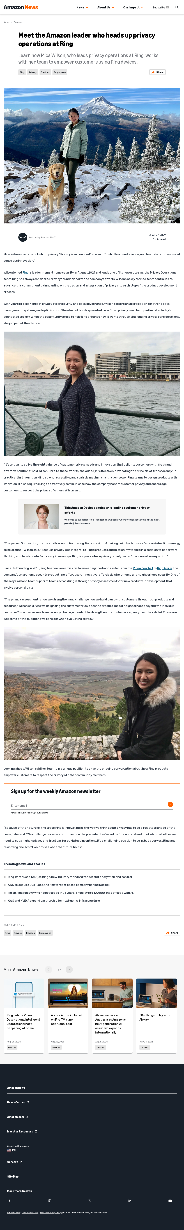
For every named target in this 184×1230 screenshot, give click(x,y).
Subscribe (159, 7)
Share (160, 71)
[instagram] (51, 1201)
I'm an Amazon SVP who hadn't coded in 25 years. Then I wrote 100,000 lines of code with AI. (71, 892)
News (80, 7)
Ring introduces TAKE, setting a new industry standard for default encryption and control (70, 877)
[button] (87, 8)
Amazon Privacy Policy (22, 812)
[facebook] (11, 1201)
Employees (60, 72)
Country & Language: (18, 1146)
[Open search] (176, 7)
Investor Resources (20, 1131)
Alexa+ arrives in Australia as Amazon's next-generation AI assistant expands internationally (110, 1023)
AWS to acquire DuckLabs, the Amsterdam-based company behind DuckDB (59, 885)
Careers (12, 1162)
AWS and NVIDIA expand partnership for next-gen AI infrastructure (54, 900)
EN (14, 1150)
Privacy (33, 72)
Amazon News (16, 1088)
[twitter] (92, 1201)
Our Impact (131, 7)
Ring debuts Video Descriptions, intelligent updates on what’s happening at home (23, 1021)
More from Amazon (19, 1191)
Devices (18, 22)
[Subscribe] (170, 804)
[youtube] (172, 1201)
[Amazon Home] (21, 7)
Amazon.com (15, 1117)
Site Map (13, 1176)
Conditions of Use (30, 1212)
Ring (22, 72)
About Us (103, 7)
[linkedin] (132, 1201)
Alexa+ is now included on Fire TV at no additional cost (66, 1019)
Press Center (16, 1102)
